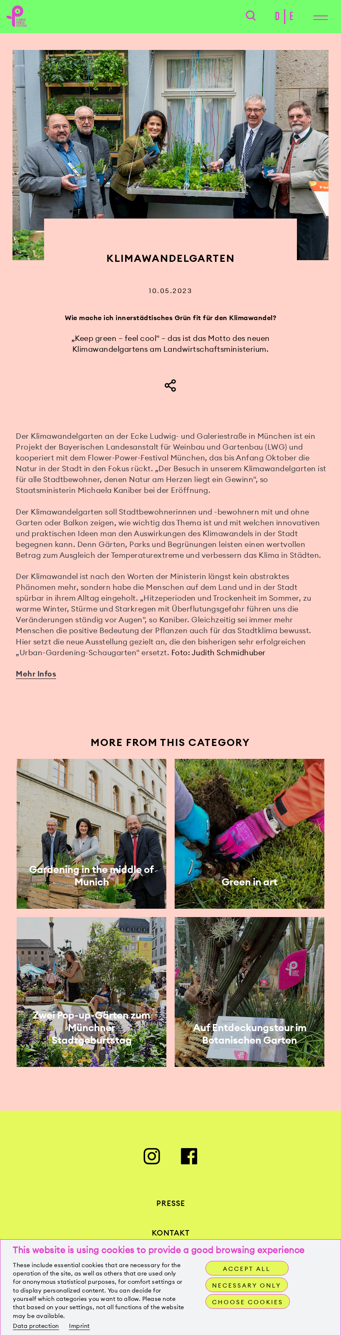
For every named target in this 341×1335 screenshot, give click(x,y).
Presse (170, 1203)
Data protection (36, 1326)
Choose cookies (247, 1302)
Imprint (79, 1326)
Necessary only (246, 1285)
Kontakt (171, 1233)
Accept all (247, 1269)
